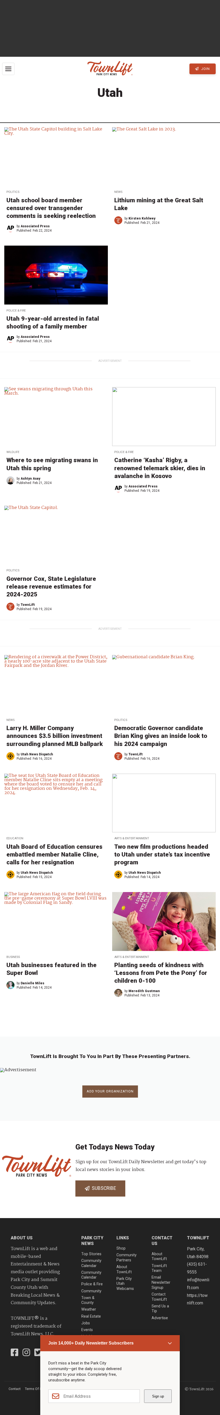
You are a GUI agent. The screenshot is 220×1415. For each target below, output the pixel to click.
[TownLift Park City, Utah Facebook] (14, 1353)
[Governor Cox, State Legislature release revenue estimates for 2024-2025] (56, 535)
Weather (88, 1309)
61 (118, 1025)
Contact (15, 1389)
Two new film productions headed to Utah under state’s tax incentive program (162, 854)
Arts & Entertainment (131, 838)
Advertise (160, 1318)
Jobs (85, 1323)
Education (14, 838)
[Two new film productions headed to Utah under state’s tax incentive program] (164, 803)
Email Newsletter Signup (161, 1282)
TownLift (28, 605)
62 (127, 1025)
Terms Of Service (38, 1389)
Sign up (158, 1396)
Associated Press (35, 226)
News (118, 192)
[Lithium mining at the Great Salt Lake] (164, 156)
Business (13, 957)
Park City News (92, 1240)
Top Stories (91, 1254)
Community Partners (126, 1257)
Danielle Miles (32, 983)
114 (155, 1025)
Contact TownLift (159, 1297)
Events (87, 1330)
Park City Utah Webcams (125, 1283)
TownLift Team (159, 1268)
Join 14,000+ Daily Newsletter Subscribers (91, 1343)
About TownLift (124, 1269)
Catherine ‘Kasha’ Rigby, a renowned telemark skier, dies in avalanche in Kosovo (159, 468)
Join (205, 69)
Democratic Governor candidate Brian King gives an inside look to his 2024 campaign (160, 735)
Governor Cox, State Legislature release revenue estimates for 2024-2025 (51, 586)
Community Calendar (91, 1263)
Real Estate (91, 1316)
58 (91, 1025)
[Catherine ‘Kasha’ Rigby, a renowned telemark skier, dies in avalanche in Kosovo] (164, 416)
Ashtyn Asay (30, 478)
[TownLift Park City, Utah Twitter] (38, 1353)
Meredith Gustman (144, 991)
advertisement (110, 361)
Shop (121, 1248)
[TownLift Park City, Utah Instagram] (26, 1353)
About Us (21, 1237)
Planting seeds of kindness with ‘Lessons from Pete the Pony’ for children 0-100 (160, 972)
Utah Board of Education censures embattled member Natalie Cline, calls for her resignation (54, 854)
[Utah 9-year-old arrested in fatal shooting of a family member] (56, 275)
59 (100, 1025)
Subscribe (103, 1188)
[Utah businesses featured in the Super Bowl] (56, 921)
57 (82, 1025)
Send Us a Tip (160, 1309)
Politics (12, 192)
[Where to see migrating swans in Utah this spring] (56, 416)
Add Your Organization (110, 1091)
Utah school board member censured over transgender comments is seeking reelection (51, 208)
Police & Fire (16, 310)
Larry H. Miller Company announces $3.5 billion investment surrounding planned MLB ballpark (54, 735)
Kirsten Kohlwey (142, 218)
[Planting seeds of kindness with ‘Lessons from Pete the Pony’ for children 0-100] (164, 921)
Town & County (87, 1300)
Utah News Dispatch (37, 754)
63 (136, 1025)
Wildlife (12, 452)
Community (91, 1291)
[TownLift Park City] (110, 69)
